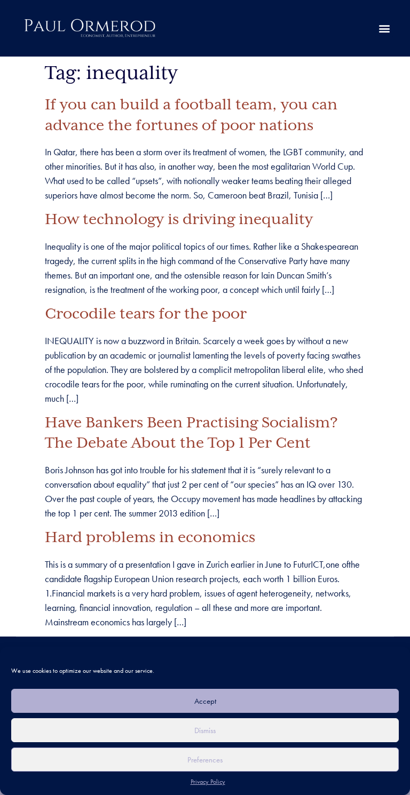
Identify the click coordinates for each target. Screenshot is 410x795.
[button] (384, 28)
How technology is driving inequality (179, 219)
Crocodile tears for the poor (146, 314)
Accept (205, 701)
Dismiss (205, 730)
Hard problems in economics (150, 537)
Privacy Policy (208, 781)
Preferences (205, 759)
